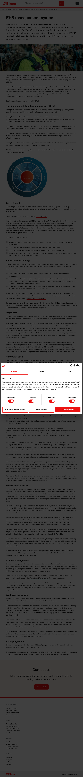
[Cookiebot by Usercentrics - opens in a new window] (72, 365)
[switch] (31, 401)
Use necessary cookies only (15, 409)
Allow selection (41, 409)
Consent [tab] (14, 372)
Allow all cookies (68, 409)
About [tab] (68, 372)
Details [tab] (41, 372)
